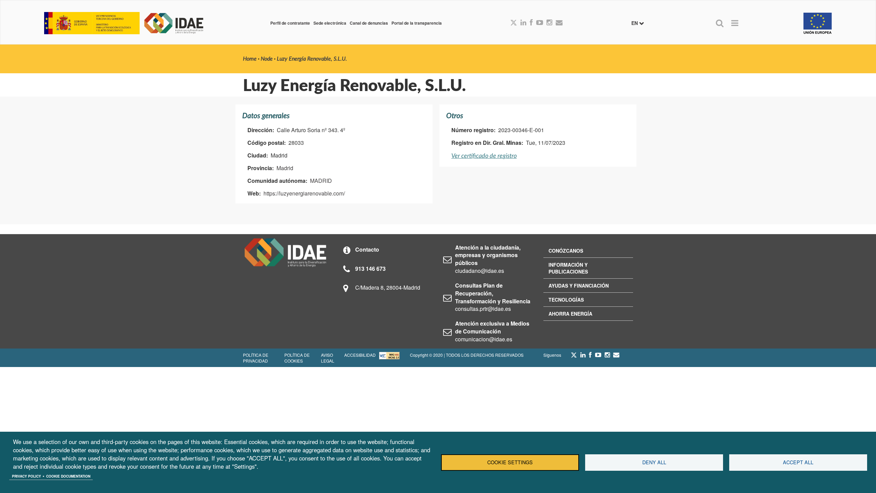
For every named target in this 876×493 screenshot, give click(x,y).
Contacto (367, 249)
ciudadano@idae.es (479, 271)
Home (250, 59)
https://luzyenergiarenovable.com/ (304, 193)
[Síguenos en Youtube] (539, 23)
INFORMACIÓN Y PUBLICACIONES (568, 268)
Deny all (654, 462)
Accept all (798, 462)
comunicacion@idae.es (483, 339)
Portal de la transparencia (416, 23)
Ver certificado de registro (484, 156)
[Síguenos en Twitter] (574, 356)
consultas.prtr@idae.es (483, 309)
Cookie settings (510, 462)
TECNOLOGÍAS (566, 299)
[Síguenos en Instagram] (549, 23)
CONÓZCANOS (566, 250)
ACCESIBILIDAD (360, 355)
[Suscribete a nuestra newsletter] (559, 23)
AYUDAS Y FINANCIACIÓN (579, 285)
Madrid (284, 168)
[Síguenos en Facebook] (531, 23)
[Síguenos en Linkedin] (523, 23)
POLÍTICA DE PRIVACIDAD (255, 358)
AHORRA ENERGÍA (570, 313)
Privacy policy (26, 476)
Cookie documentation (68, 476)
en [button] (635, 23)
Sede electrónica (329, 23)
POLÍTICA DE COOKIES (297, 358)
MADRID (321, 181)
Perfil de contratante (290, 23)
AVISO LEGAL (327, 358)
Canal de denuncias (369, 23)
